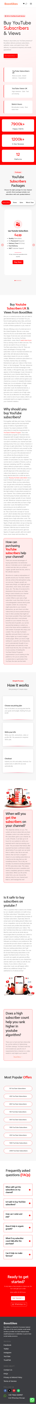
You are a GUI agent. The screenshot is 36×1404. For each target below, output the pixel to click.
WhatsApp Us (20, 1304)
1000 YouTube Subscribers (18, 1143)
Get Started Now (10, 56)
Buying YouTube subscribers (18, 478)
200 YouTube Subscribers (18, 1135)
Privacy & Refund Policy (13, 1377)
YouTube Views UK (19, 88)
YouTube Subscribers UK (20, 72)
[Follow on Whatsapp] (18, 1390)
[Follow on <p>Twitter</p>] (9, 1390)
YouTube (7, 1356)
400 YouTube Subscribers (18, 1096)
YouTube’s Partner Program (12, 432)
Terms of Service (10, 1381)
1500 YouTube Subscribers (18, 1127)
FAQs (6, 1374)
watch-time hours (26, 340)
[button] (2, 245)
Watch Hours (17, 104)
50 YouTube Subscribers (17, 1088)
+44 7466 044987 (15, 1395)
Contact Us (8, 1370)
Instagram (7, 1353)
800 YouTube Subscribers (18, 1104)
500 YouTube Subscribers (18, 1119)
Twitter (6, 1349)
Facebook (7, 1345)
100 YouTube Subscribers (17, 1112)
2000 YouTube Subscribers (18, 1151)
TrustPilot (7, 1360)
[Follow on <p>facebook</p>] (5, 1390)
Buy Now (18, 262)
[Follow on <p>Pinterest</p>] (14, 1390)
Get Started (16, 1298)
